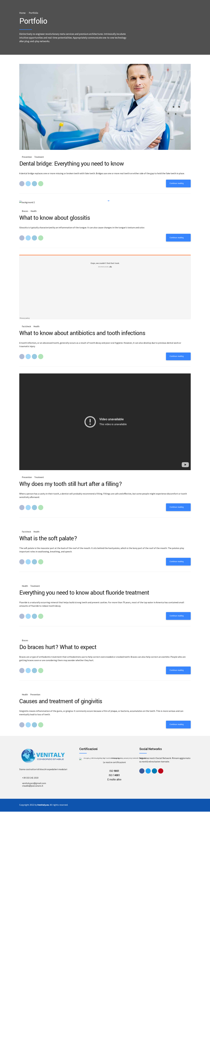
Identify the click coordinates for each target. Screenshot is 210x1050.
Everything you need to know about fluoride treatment (84, 593)
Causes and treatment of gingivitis (60, 701)
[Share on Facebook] (21, 183)
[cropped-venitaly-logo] (43, 755)
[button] (25, 202)
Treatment (39, 157)
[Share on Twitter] (28, 183)
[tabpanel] (105, 202)
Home (22, 12)
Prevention (27, 157)
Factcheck (26, 326)
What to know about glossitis (54, 218)
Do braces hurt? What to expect (57, 647)
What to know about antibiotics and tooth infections (82, 333)
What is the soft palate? (48, 538)
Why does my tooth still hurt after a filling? (70, 484)
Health (34, 211)
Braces (25, 211)
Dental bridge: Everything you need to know (71, 164)
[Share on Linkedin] (34, 183)
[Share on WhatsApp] (40, 183)
